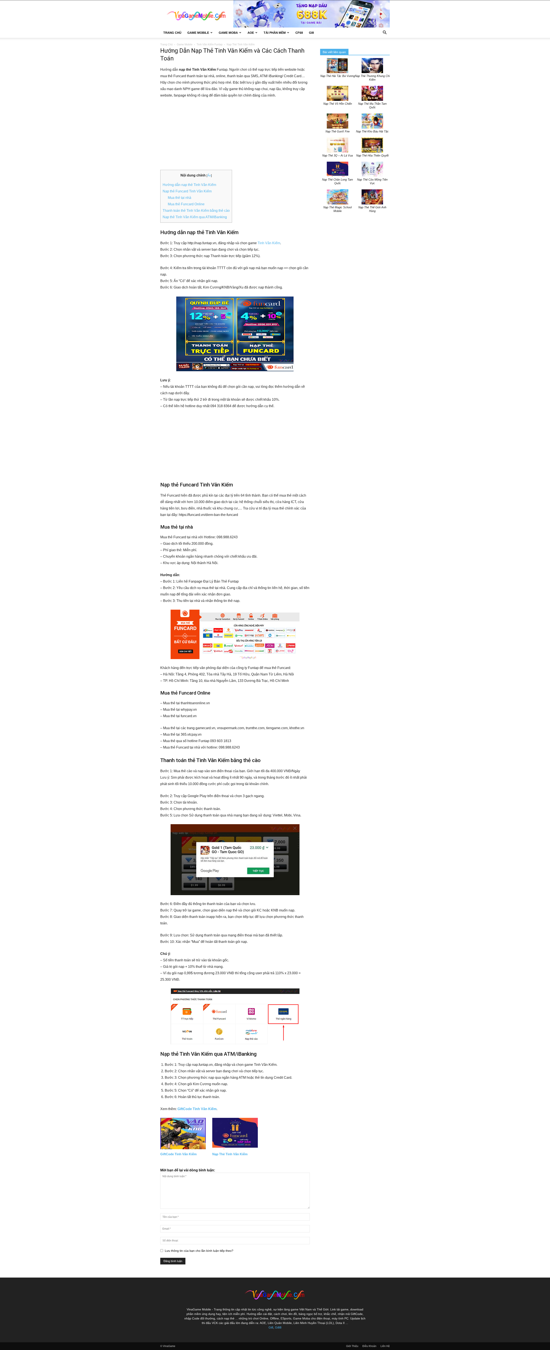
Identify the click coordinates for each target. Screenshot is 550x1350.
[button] (384, 33)
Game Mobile (198, 32)
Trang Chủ (172, 32)
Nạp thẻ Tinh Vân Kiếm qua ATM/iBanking (195, 217)
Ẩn (209, 175)
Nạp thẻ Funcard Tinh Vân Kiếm (187, 191)
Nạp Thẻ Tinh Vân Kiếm (230, 1154)
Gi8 (271, 1327)
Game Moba (228, 32)
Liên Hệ (385, 1346)
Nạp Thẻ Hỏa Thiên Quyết (372, 155)
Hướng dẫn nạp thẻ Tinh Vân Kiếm (189, 185)
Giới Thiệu (352, 1346)
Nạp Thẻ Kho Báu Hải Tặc (372, 131)
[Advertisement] (235, 134)
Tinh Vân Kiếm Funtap (210, 44)
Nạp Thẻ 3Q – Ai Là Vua (337, 155)
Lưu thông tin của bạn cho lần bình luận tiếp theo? (199, 1250)
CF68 (299, 32)
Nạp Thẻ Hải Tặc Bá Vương (337, 76)
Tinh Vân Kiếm (269, 243)
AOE (251, 32)
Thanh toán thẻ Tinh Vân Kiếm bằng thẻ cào (196, 210)
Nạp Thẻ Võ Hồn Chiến (337, 103)
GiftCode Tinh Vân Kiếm (197, 1109)
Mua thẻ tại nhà (179, 197)
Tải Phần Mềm (275, 32)
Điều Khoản (369, 1346)
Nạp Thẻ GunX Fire (337, 131)
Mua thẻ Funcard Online (186, 204)
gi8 (311, 32)
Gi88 (278, 1327)
